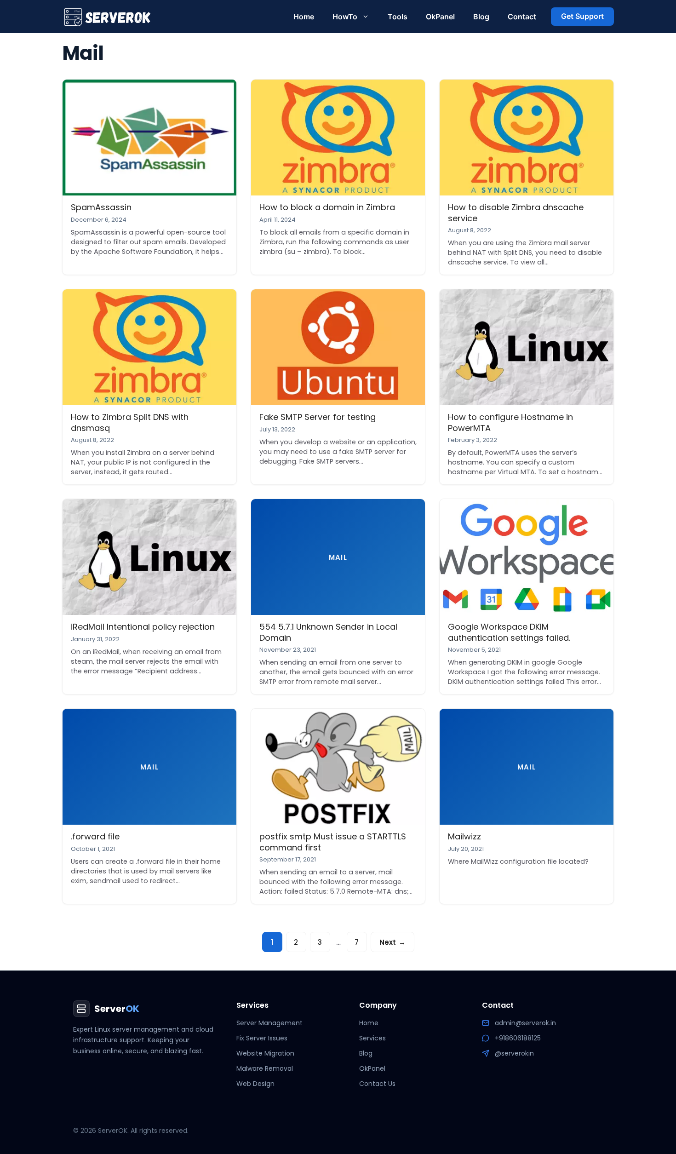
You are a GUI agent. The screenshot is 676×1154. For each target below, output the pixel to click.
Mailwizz (464, 836)
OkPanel (440, 16)
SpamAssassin (101, 207)
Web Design (255, 1083)
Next (392, 942)
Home (303, 16)
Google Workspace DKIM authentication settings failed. (509, 632)
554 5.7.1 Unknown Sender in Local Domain (328, 632)
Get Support (582, 16)
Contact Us (377, 1083)
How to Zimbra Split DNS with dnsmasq (130, 422)
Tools (397, 16)
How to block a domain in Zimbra (327, 207)
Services (372, 1038)
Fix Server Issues (261, 1038)
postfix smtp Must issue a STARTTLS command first (332, 842)
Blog (481, 16)
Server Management (269, 1023)
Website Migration (265, 1053)
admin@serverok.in (525, 1023)
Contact (522, 16)
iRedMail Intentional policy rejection (143, 626)
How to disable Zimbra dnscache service (516, 212)
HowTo (344, 16)
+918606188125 (518, 1038)
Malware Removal (264, 1068)
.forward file (95, 836)
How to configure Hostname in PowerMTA (510, 422)
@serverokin (514, 1053)
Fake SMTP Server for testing (317, 417)
